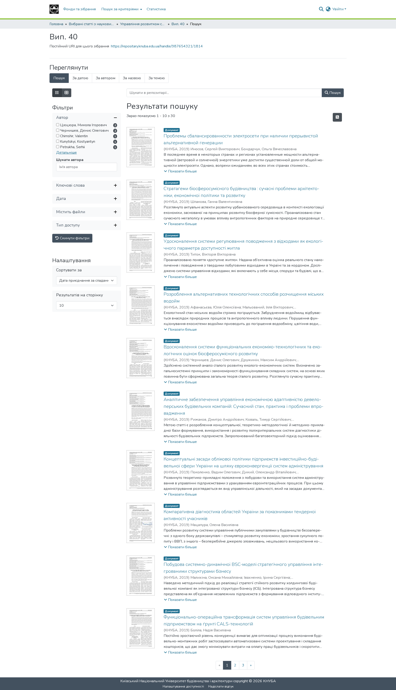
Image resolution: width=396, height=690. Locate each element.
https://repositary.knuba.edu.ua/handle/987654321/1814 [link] (157, 46)
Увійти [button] (338, 9)
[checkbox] (57, 124)
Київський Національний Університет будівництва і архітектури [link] (176, 681)
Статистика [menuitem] (156, 9)
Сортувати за (69, 270)
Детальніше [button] (66, 152)
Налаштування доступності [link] (183, 686)
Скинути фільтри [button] (74, 238)
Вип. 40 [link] (177, 24)
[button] (54, 9)
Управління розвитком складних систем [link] (143, 24)
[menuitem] (121, 9)
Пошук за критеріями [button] (119, 9)
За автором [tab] (105, 78)
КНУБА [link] (269, 681)
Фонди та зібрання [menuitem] (79, 9)
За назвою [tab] (132, 78)
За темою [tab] (156, 78)
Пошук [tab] (59, 78)
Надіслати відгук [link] (221, 686)
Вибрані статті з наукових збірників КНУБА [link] (92, 24)
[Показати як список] (57, 92)
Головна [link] (56, 24)
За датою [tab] (80, 78)
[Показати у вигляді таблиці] (66, 92)
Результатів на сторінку (79, 295)
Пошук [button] (334, 92)
